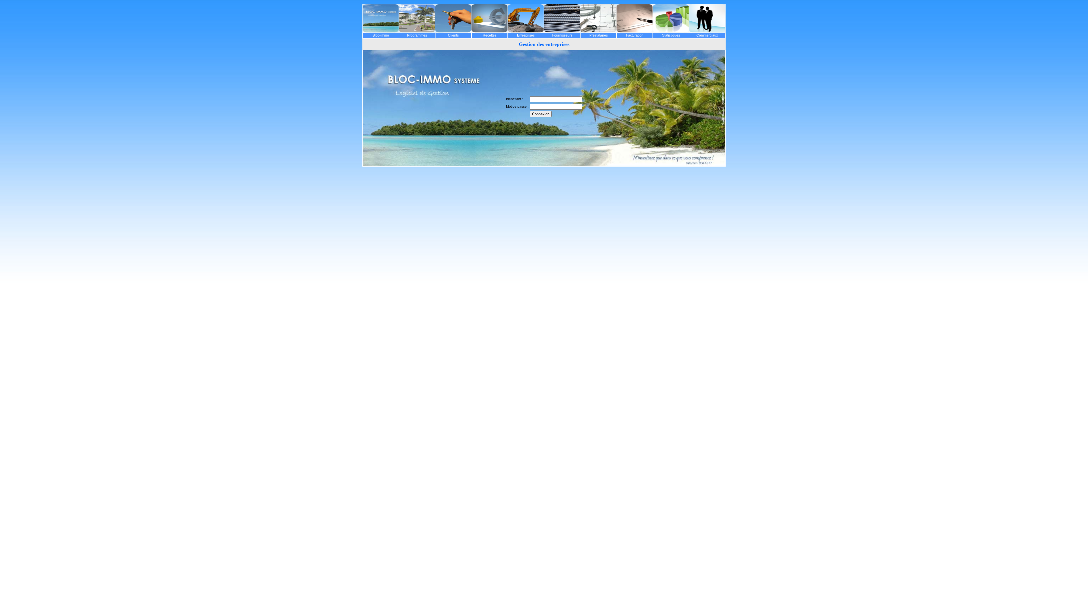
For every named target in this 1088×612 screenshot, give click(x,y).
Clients (453, 35)
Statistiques (671, 35)
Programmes (417, 35)
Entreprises (526, 35)
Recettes (489, 35)
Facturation (634, 35)
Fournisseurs (562, 35)
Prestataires (598, 35)
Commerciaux (707, 35)
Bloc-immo (381, 35)
